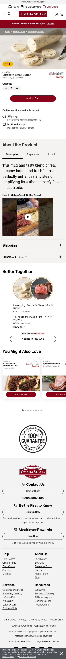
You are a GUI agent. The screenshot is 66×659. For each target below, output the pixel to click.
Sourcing (39, 562)
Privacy (22, 619)
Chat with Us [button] (33, 491)
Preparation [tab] (33, 154)
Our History (41, 559)
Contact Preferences (45, 625)
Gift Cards (40, 589)
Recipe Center (42, 604)
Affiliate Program (43, 597)
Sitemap (6, 573)
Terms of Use (9, 619)
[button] (50, 7)
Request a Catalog (44, 593)
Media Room (41, 573)
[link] (33, 2)
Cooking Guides (43, 600)
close (62, 653)
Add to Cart (33, 98)
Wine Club (7, 600)
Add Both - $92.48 (33, 338)
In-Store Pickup (10, 597)
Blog (37, 577)
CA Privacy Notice (38, 619)
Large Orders (9, 604)
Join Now (33, 536)
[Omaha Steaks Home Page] (33, 13)
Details (50, 23)
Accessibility (56, 619)
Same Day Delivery (12, 593)
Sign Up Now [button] (33, 512)
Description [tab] (12, 154)
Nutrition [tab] (52, 154)
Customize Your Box (12, 589)
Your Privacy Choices (21, 625)
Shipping (7, 570)
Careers (39, 570)
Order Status (9, 562)
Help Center (8, 559)
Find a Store (8, 566)
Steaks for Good (43, 566)
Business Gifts (9, 608)
